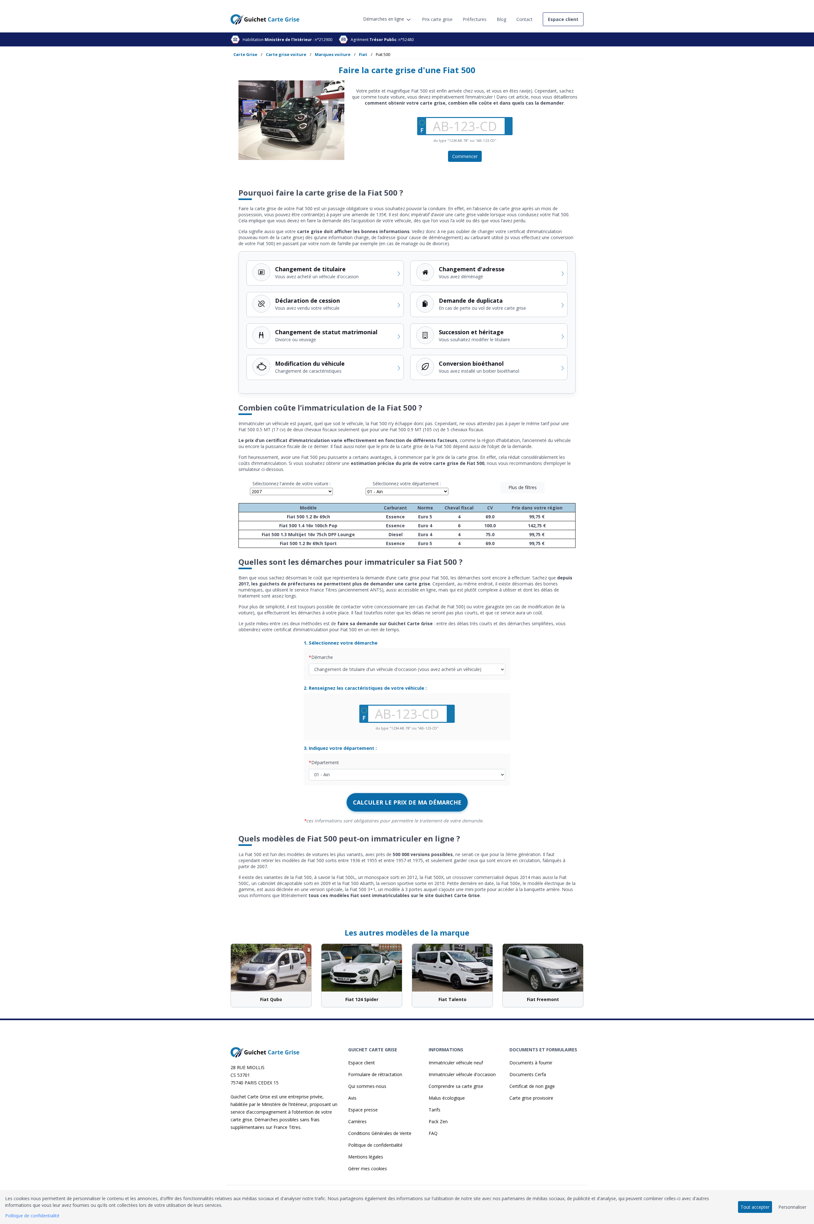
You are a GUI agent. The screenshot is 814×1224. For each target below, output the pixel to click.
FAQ (433, 1133)
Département (325, 762)
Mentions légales (365, 1157)
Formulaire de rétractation (375, 1074)
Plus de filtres (522, 487)
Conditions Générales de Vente (379, 1133)
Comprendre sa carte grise (456, 1086)
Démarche (322, 657)
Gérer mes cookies (367, 1168)
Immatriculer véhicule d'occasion (462, 1074)
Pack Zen (438, 1121)
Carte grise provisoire (531, 1098)
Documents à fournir (530, 1063)
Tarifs (434, 1110)
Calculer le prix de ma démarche (407, 802)
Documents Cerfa (527, 1074)
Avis (352, 1098)
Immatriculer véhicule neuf (456, 1063)
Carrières (357, 1121)
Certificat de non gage (532, 1086)
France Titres (286, 1127)
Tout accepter (755, 1207)
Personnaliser (792, 1207)
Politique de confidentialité (375, 1145)
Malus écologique (447, 1098)
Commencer (465, 156)
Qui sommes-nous (367, 1086)
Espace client (361, 1063)
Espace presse (363, 1110)
